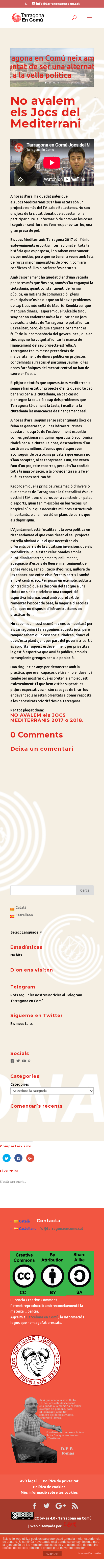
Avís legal (28, 1481)
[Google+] (30, 1061)
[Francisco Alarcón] (70, 1526)
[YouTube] (24, 1061)
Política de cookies (49, 1487)
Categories (19, 1084)
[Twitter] (18, 1061)
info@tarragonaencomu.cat (60, 1229)
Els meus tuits (21, 1024)
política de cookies (15, 1548)
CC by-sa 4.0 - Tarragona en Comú (62, 1518)
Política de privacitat (61, 1481)
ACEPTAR (52, 1553)
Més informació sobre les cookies (49, 1492)
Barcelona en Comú (42, 1317)
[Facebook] (12, 1061)
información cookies (90, 1553)
